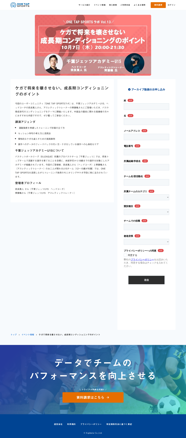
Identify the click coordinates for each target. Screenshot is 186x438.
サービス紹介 (84, 5)
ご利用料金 (125, 5)
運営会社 (58, 424)
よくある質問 (139, 5)
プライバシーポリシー (91, 424)
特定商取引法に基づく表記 (119, 424)
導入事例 (113, 5)
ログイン (172, 5)
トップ (13, 334)
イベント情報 (99, 5)
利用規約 (71, 424)
